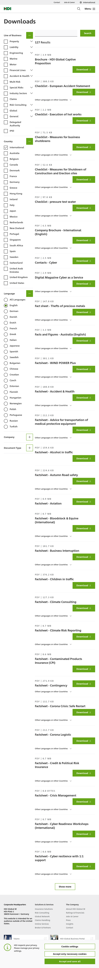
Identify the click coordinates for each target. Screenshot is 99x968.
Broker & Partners (43, 927)
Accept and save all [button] (70, 961)
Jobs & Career (69, 2)
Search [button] (87, 33)
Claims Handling (42, 920)
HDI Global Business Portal (72, 938)
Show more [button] (65, 886)
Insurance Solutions (44, 909)
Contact (57, 2)
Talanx (17, 938)
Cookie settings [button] (69, 946)
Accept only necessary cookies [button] (70, 953)
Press (68, 920)
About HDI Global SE (75, 909)
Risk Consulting (42, 912)
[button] (18, 34)
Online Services (42, 924)
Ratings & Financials (75, 912)
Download (82, 69)
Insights (69, 924)
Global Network (42, 916)
